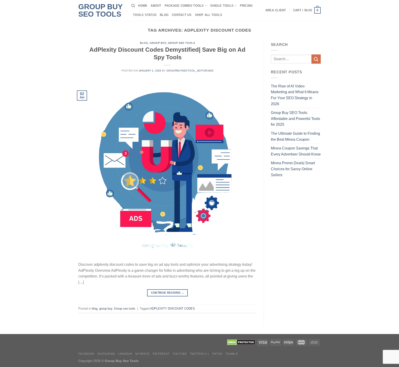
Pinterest (161, 353)
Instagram (106, 353)
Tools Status (145, 15)
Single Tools (221, 5)
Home (142, 5)
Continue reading (167, 292)
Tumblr (232, 353)
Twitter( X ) (199, 353)
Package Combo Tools (184, 5)
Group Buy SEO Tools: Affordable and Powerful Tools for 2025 (295, 118)
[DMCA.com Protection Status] (241, 342)
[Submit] (316, 58)
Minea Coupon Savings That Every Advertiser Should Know (296, 151)
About (156, 5)
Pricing (246, 5)
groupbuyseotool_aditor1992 (190, 70)
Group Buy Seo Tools (100, 10)
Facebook (86, 353)
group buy (158, 43)
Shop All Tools (208, 15)
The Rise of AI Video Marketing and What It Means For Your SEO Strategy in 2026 (294, 95)
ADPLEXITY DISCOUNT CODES (172, 308)
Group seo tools (181, 43)
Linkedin (125, 353)
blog (144, 43)
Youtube (179, 353)
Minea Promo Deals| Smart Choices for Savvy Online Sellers (293, 169)
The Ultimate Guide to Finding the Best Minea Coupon (295, 136)
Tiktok (217, 353)
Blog (164, 15)
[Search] (133, 5)
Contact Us (182, 15)
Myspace (142, 353)
